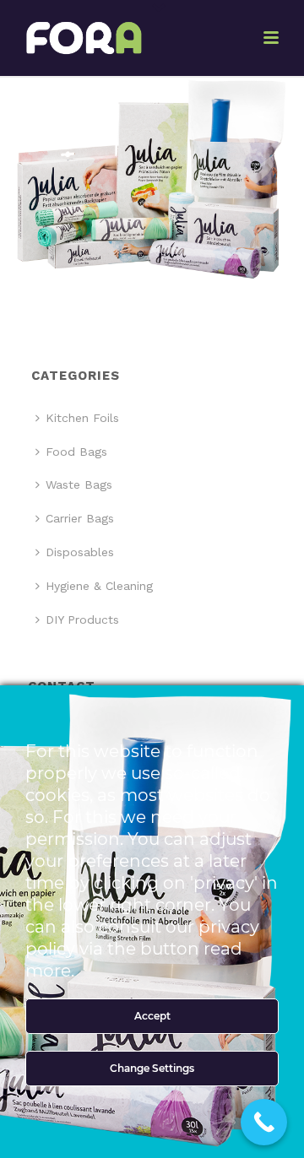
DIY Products (82, 619)
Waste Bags (79, 484)
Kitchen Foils (82, 418)
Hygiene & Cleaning (99, 586)
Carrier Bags (80, 518)
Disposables (80, 552)
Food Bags (76, 451)
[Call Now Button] (264, 1122)
